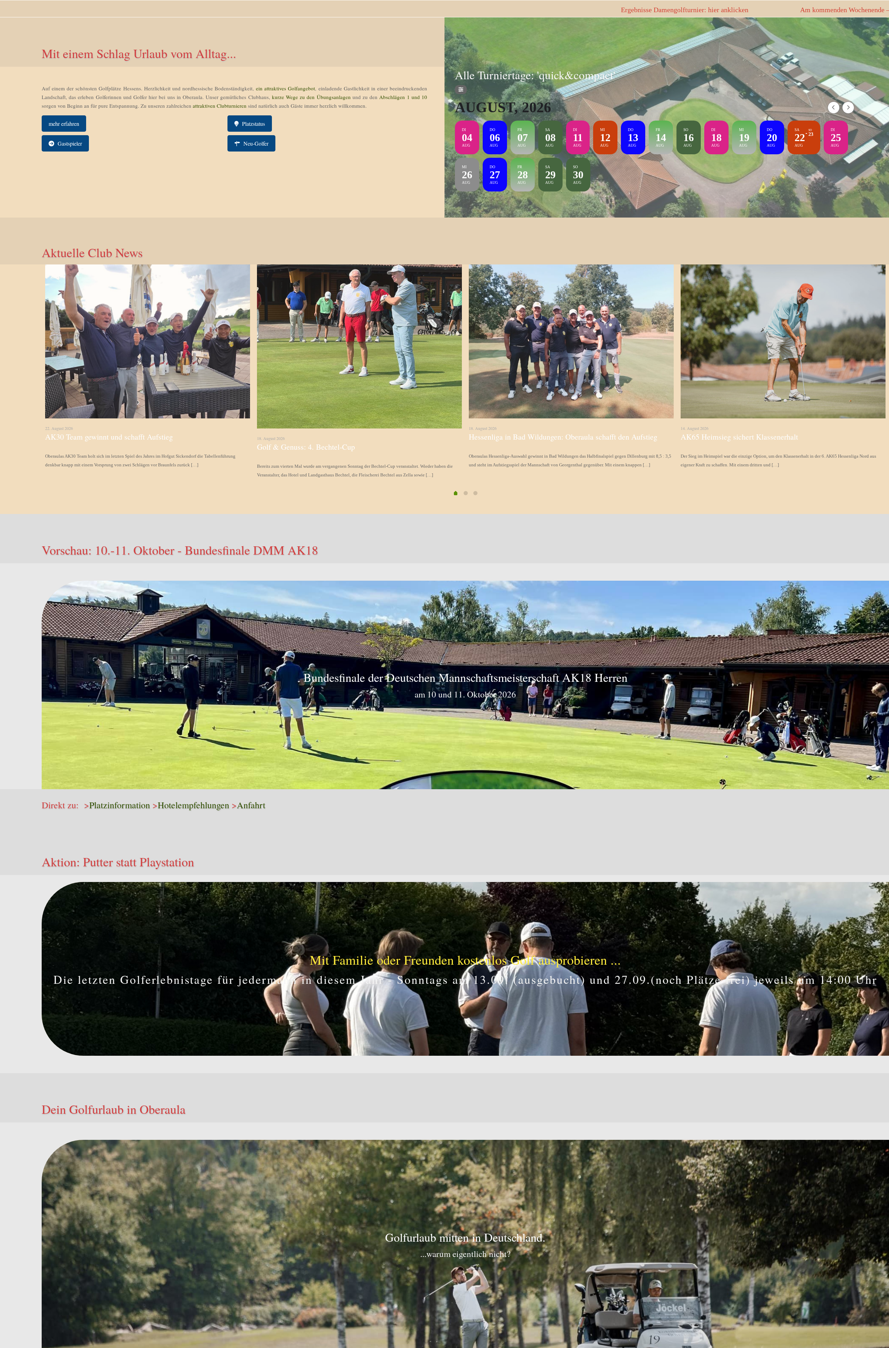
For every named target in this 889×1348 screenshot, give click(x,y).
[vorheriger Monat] (834, 107)
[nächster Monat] (848, 107)
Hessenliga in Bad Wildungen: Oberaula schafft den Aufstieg (563, 437)
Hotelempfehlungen (193, 805)
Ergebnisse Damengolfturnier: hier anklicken (334, 10)
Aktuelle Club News (92, 252)
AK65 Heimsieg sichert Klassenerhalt (739, 437)
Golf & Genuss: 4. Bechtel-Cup (306, 447)
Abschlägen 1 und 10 (402, 96)
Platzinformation (119, 805)
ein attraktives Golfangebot (285, 88)
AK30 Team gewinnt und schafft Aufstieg (109, 437)
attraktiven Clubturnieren (220, 105)
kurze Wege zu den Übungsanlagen (311, 96)
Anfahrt (251, 805)
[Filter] (461, 89)
